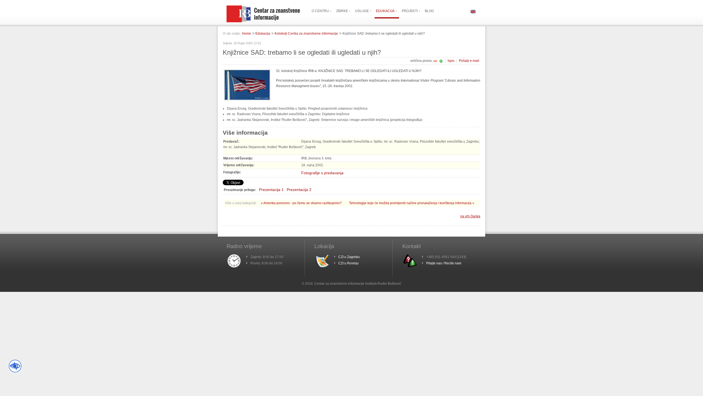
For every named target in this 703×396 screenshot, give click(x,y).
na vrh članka (470, 216)
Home (246, 33)
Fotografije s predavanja (322, 173)
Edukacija (262, 33)
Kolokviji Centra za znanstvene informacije (306, 33)
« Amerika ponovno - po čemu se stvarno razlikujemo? (301, 203)
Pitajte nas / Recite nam (443, 263)
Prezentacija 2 (299, 189)
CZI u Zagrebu (349, 257)
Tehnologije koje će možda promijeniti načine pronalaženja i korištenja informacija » (411, 203)
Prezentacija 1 (271, 189)
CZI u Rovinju (348, 263)
